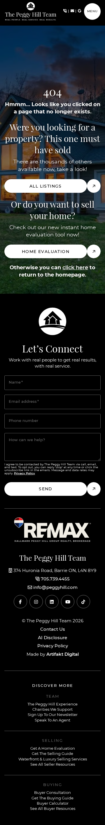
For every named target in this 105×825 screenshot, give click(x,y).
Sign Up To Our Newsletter (53, 715)
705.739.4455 (55, 579)
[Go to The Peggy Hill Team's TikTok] (83, 601)
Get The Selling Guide (52, 754)
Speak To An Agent (52, 720)
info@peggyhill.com (55, 588)
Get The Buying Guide (53, 798)
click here (75, 268)
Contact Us (52, 629)
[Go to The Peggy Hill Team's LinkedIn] (52, 601)
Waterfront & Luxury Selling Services (52, 759)
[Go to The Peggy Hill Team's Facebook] (20, 601)
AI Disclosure (52, 638)
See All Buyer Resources (52, 809)
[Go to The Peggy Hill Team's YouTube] (67, 601)
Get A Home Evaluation (52, 748)
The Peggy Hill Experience (52, 704)
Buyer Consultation (52, 793)
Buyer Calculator (53, 803)
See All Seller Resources (52, 764)
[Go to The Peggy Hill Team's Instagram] (36, 601)
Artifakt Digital (62, 654)
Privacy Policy (52, 646)
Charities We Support (52, 709)
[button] (92, 11)
